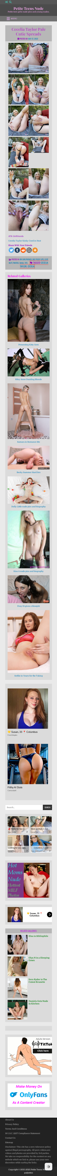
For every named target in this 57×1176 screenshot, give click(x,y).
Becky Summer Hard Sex (28, 472)
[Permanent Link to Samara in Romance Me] (29, 411)
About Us (9, 1120)
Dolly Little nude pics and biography (28, 506)
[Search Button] (10, 2)
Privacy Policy (12, 1124)
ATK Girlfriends (25, 259)
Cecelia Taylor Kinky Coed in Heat (24, 241)
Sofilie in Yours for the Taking (28, 676)
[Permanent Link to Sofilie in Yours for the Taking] (29, 641)
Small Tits (23, 262)
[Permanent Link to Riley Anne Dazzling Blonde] (29, 362)
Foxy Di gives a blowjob (28, 606)
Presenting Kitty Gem (28, 345)
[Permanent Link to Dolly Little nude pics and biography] (29, 490)
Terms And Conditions (16, 1129)
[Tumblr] (17, 250)
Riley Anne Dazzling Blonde (28, 379)
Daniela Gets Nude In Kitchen (38, 1002)
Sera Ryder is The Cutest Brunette (38, 980)
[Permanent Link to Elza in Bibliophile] (17, 945)
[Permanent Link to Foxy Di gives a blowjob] (29, 589)
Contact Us (10, 1138)
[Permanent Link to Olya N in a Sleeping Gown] (17, 966)
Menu (14, 18)
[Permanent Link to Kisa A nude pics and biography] (29, 539)
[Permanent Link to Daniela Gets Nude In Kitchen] (17, 1010)
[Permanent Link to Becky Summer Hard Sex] (29, 457)
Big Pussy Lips (38, 259)
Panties (16, 262)
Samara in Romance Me (28, 442)
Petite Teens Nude (28, 8)
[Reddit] (23, 250)
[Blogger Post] (29, 250)
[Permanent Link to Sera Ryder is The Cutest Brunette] (17, 988)
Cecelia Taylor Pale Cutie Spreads (29, 32)
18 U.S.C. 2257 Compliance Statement (22, 1133)
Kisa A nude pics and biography (29, 571)
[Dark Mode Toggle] (48, 1167)
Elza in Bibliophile (38, 936)
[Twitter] (11, 250)
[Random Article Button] (6, 2)
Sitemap (9, 1142)
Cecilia (31, 266)
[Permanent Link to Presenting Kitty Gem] (29, 310)
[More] (35, 250)
